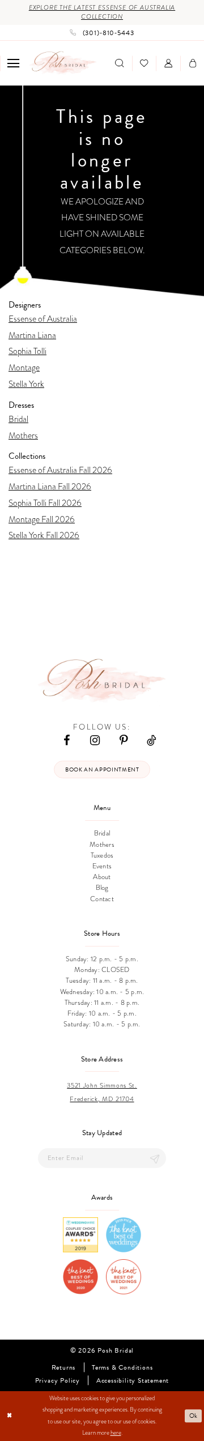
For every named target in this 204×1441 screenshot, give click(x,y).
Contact (102, 898)
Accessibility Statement (132, 1380)
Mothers (23, 435)
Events (102, 866)
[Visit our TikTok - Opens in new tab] (151, 739)
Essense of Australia (42, 319)
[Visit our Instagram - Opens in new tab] (95, 739)
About (101, 876)
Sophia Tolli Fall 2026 (45, 503)
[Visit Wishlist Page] (144, 63)
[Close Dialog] (9, 1416)
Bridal (18, 419)
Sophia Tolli (27, 351)
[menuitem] (13, 63)
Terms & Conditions (122, 1367)
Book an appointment (102, 769)
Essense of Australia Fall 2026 (60, 470)
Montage (24, 367)
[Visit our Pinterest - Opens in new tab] (123, 739)
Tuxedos (102, 855)
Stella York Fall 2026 (43, 535)
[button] (13, 63)
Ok (193, 1416)
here (115, 1433)
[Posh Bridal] (63, 63)
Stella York (26, 384)
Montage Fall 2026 (41, 519)
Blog (102, 887)
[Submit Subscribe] (154, 1158)
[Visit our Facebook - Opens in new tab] (67, 739)
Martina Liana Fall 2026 (49, 486)
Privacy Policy (57, 1380)
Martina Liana (32, 335)
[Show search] (119, 63)
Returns (64, 1367)
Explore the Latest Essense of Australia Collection (102, 12)
